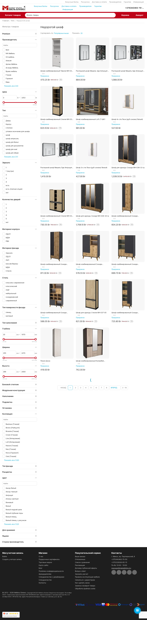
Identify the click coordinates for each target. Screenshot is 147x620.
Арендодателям (45, 574)
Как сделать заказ (82, 583)
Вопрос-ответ (80, 571)
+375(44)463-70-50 (119, 559)
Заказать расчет (81, 574)
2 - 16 (124, 388)
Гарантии (127, 2)
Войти (4, 556)
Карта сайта (43, 565)
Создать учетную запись (12, 559)
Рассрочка (85, 2)
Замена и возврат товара (85, 586)
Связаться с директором (85, 580)
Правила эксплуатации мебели (87, 577)
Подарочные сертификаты (49, 559)
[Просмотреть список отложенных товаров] (117, 8)
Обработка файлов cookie (85, 589)
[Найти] (113, 15)
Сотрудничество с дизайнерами (51, 577)
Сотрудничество (45, 580)
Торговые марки (45, 562)
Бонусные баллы (72, 2)
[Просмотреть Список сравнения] (111, 8)
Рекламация (80, 565)
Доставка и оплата (99, 2)
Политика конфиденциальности (51, 571)
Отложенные (80, 559)
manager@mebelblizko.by (121, 568)
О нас (41, 556)
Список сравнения (82, 562)
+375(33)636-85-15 (119, 562)
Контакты (42, 583)
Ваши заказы (80, 556)
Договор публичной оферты (86, 568)
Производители (115, 2)
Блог (40, 568)
